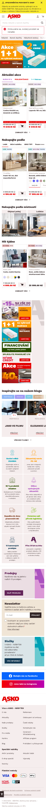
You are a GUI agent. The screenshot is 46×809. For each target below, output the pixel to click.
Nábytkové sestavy (31, 38)
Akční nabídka (15, 144)
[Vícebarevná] (15, 277)
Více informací (13, 629)
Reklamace (27, 712)
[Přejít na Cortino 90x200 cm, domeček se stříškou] (14, 97)
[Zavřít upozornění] (41, 2)
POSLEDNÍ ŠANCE (22, 79)
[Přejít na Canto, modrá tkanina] (14, 258)
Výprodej (26, 758)
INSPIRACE (8, 397)
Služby (4, 728)
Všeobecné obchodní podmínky (12, 790)
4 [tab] (29, 67)
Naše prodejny (7, 723)
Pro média (6, 733)
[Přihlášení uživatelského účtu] (37, 16)
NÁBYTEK (38, 397)
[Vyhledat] (43, 23)
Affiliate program (29, 738)
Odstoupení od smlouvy (32, 717)
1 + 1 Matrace (36, 79)
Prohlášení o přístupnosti (33, 744)
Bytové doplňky (16, 38)
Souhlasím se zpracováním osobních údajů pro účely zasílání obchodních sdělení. (21, 624)
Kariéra (4, 738)
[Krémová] (11, 277)
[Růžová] (41, 180)
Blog (3, 744)
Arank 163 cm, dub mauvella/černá (10, 175)
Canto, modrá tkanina (11, 271)
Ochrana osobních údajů (32, 790)
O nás (4, 712)
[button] (2, 794)
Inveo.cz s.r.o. (13, 803)
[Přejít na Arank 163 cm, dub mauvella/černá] (14, 162)
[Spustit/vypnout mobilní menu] (3, 16)
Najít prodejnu (14, 593)
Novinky (5, 764)
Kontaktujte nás (29, 728)
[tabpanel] (23, 54)
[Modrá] (33, 180)
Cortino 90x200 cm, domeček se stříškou (11, 110)
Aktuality (5, 717)
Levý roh (34, 185)
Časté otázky (28, 723)
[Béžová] (30, 180)
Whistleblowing (7, 795)
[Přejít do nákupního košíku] (43, 16)
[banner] (16, 310)
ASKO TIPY (28, 144)
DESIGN (20, 397)
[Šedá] (18, 277)
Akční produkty (8, 753)
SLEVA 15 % (7, 79)
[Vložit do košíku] (22, 126)
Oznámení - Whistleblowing (29, 733)
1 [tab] (17, 67)
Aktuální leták (28, 753)
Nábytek (4, 38)
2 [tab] (21, 67)
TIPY (29, 397)
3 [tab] (25, 67)
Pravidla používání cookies (22, 795)
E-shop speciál (7, 758)
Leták (5, 144)
